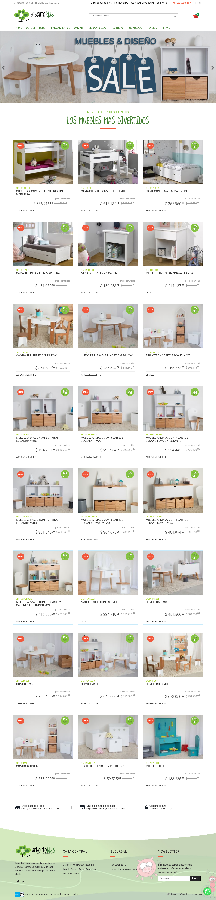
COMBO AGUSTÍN (27, 766)
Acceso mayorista (182, 3)
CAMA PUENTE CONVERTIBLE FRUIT (104, 191)
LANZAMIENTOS (60, 27)
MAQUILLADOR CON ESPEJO (99, 602)
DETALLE (150, 293)
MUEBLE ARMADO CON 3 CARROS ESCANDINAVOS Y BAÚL (102, 521)
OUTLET (30, 27)
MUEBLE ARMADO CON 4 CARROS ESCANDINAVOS (37, 521)
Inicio (18, 27)
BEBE (42, 27)
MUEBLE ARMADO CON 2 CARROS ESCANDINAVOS (37, 439)
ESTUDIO (118, 27)
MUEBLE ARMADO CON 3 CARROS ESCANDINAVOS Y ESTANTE (167, 439)
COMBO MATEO (91, 684)
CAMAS (78, 27)
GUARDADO (136, 27)
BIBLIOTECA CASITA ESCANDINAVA (168, 355)
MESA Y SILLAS (98, 27)
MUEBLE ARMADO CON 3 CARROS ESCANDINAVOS (102, 439)
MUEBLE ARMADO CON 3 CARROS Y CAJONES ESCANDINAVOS (38, 603)
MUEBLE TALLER (156, 766)
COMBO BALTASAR (157, 602)
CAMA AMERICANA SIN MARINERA (38, 273)
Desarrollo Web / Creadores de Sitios (186, 894)
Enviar (195, 878)
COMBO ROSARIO (157, 684)
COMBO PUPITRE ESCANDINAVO (36, 355)
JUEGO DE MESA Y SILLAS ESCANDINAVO (107, 355)
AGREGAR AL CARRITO (26, 211)
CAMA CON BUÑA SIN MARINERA (167, 191)
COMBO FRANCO (26, 684)
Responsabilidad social (142, 3)
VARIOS (153, 27)
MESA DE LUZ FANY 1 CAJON (99, 273)
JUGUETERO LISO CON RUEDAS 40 (102, 766)
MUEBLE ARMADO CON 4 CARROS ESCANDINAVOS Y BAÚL (167, 521)
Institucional (121, 3)
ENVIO (166, 27)
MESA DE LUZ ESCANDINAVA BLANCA (169, 273)
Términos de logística (101, 3)
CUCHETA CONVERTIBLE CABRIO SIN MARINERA (39, 193)
